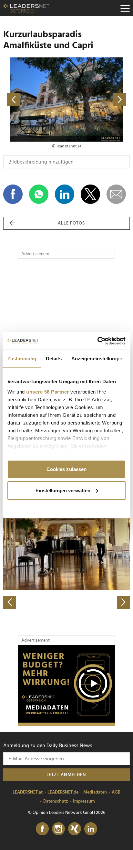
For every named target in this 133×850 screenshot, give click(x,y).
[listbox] (66, 547)
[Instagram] (58, 829)
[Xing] (74, 829)
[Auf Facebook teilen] (13, 194)
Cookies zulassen (66, 469)
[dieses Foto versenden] (116, 194)
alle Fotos (71, 223)
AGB (116, 792)
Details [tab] (54, 358)
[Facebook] (42, 829)
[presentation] (9, 602)
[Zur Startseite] (26, 8)
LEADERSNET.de (62, 792)
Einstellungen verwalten (63, 490)
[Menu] (125, 8)
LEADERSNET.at (28, 792)
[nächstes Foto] (98, 99)
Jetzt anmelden (66, 775)
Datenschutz (55, 801)
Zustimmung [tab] (21, 358)
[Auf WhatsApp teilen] (38, 194)
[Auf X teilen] (90, 194)
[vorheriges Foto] (34, 99)
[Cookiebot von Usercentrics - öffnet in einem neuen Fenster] (97, 340)
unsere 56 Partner (47, 391)
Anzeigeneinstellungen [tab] (97, 358)
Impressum (84, 801)
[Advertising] (66, 685)
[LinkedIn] (90, 829)
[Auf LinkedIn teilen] (64, 194)
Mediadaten (95, 792)
